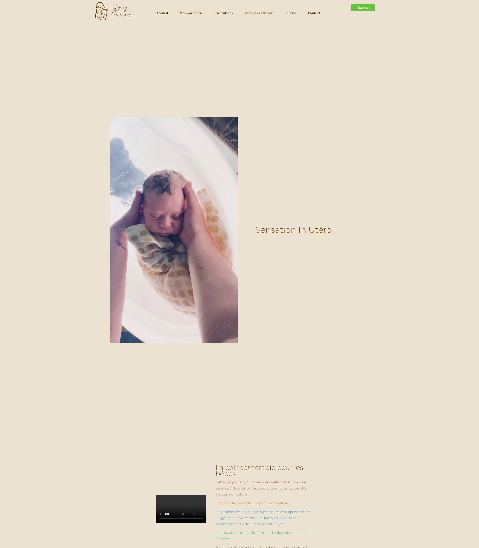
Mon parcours (191, 13)
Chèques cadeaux (259, 13)
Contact (314, 13)
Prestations (223, 13)
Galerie (290, 13)
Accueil (162, 13)
